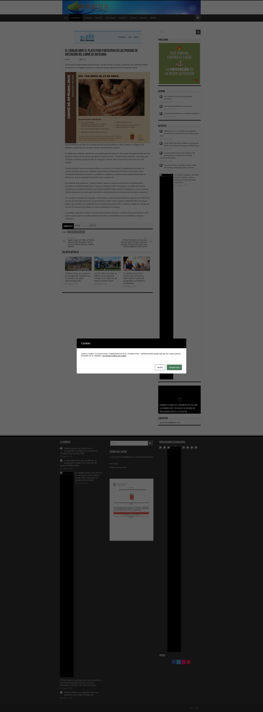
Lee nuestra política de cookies (114, 356)
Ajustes (160, 367)
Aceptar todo (174, 367)
